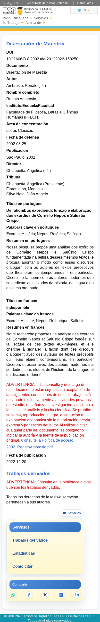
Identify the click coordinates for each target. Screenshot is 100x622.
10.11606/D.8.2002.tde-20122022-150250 (42, 59)
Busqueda (20, 18)
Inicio (6, 18)
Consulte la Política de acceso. (47, 440)
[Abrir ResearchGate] (61, 595)
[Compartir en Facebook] (29, 595)
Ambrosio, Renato (21, 86)
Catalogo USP (10, 3)
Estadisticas (23, 553)
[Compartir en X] (45, 595)
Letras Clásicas (19, 130)
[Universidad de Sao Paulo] (9, 10)
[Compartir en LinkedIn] (77, 595)
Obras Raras (85, 2)
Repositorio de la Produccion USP (48, 2)
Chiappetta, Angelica (24, 171)
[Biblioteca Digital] (20, 11)
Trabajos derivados (30, 540)
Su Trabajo (11, 23)
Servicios (41, 18)
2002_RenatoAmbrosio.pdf (29, 447)
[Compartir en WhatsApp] (13, 595)
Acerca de (33, 23)
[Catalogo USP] (42, 85)
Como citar (22, 566)
